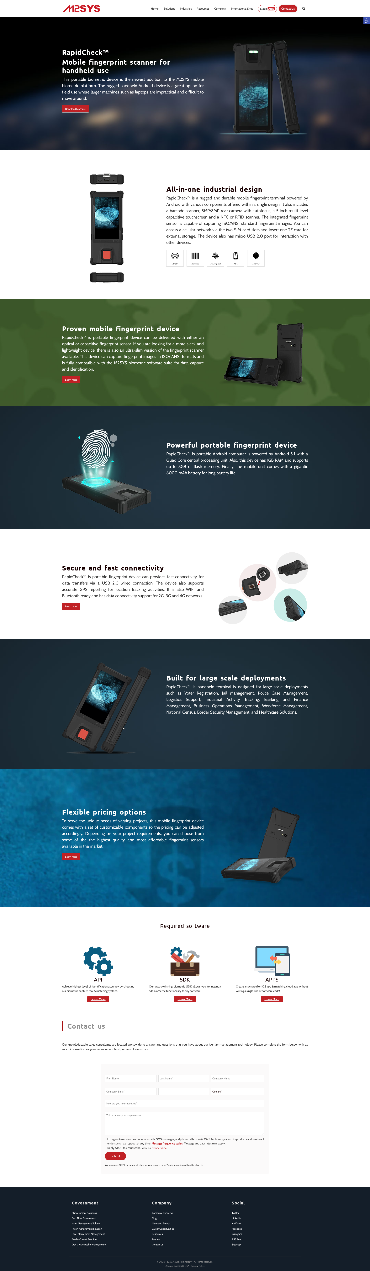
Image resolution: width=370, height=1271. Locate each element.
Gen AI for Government (84, 1218)
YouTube (236, 1223)
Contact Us (157, 1244)
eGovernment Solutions (84, 1212)
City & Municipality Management (89, 1244)
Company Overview (162, 1212)
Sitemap (236, 1244)
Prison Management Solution (87, 1228)
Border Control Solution (84, 1239)
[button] (366, 20)
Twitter (235, 1212)
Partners (156, 1239)
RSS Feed (237, 1239)
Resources (157, 1233)
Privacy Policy (159, 1147)
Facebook (237, 1228)
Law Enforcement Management (88, 1233)
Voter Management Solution (86, 1223)
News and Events (161, 1223)
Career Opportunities (163, 1228)
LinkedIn (236, 1218)
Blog (154, 1218)
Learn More (98, 999)
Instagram (237, 1233)
